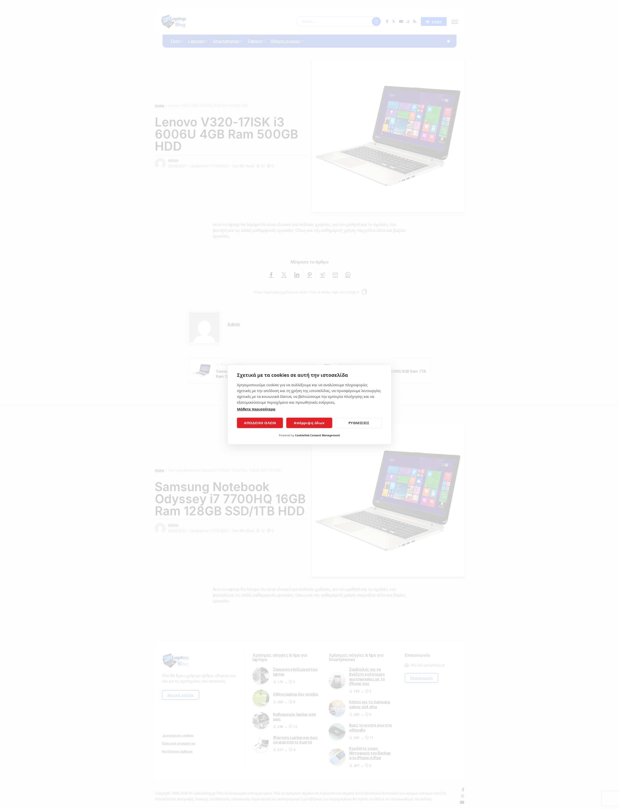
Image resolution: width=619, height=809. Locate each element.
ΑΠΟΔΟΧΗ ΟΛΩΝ (260, 422)
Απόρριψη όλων (309, 422)
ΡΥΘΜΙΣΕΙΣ (358, 422)
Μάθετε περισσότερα (256, 409)
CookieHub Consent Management (317, 435)
